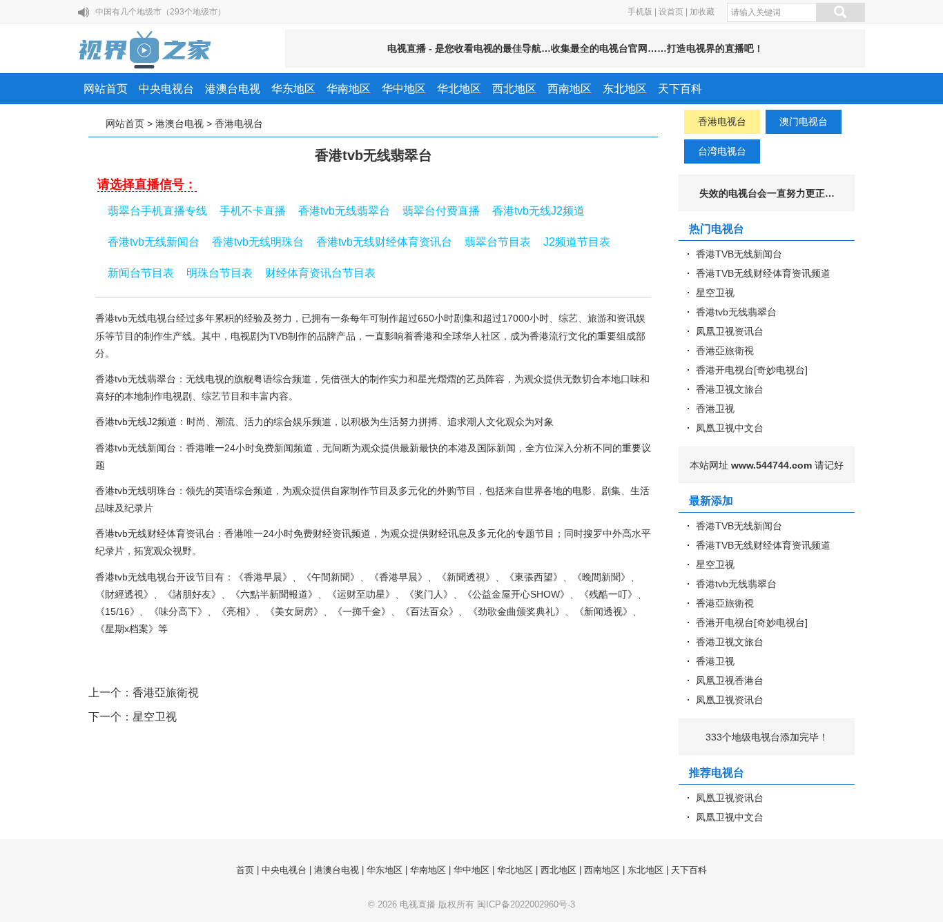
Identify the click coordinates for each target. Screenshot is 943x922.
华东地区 (293, 89)
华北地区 (459, 89)
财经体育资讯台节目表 (320, 273)
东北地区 (625, 89)
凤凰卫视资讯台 (730, 331)
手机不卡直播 (253, 211)
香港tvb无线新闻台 (154, 242)
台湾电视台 (722, 151)
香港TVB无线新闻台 (739, 253)
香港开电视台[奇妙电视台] (752, 369)
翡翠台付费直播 (441, 211)
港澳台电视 (232, 89)
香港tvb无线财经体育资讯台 (384, 242)
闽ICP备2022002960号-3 (526, 904)
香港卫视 (715, 408)
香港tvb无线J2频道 (538, 211)
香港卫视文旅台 (730, 389)
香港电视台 (239, 123)
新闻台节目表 (141, 273)
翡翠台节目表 (498, 242)
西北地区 (514, 89)
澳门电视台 (803, 121)
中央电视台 (166, 89)
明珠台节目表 (219, 273)
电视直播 (418, 904)
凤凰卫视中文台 (730, 427)
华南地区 (349, 89)
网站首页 (106, 89)
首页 (245, 870)
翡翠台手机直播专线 (157, 211)
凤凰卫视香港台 (730, 680)
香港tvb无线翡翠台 (344, 211)
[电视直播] (145, 49)
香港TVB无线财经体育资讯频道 (763, 273)
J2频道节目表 (576, 242)
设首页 (671, 12)
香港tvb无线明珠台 (258, 242)
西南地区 (569, 89)
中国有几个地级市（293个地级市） (160, 12)
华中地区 (404, 89)
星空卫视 (155, 717)
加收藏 (702, 12)
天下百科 (680, 89)
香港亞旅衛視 (166, 692)
